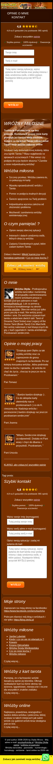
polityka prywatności (30, 745)
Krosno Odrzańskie (19, 645)
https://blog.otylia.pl (24, 619)
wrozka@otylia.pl (13, 303)
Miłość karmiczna (31, 254)
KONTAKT (18, 17)
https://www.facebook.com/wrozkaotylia (24, 611)
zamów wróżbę (12, 309)
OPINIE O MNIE (18, 13)
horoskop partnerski (14, 258)
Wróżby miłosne (17, 654)
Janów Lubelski (17, 636)
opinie (37, 36)
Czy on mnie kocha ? (37, 258)
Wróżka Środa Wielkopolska (24, 648)
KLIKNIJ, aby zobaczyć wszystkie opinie (25, 465)
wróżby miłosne (26, 144)
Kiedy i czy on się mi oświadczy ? (26, 639)
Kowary (13, 642)
